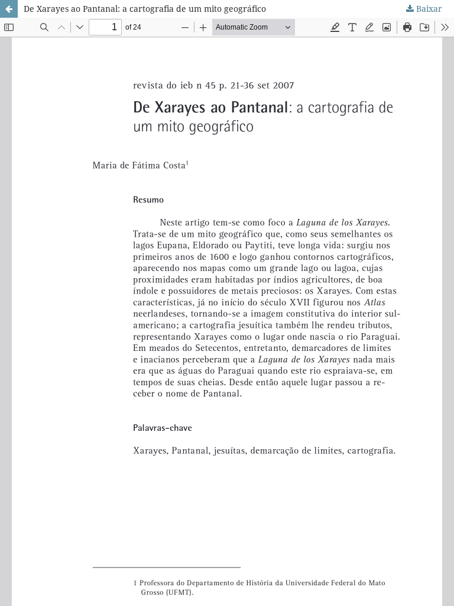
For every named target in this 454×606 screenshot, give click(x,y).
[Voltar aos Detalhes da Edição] (9, 9)
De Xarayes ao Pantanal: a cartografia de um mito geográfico (145, 8)
